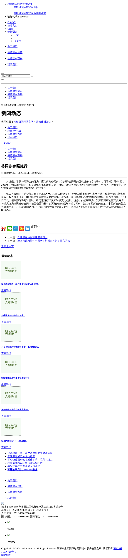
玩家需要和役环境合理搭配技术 (24, 463)
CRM (10, 28)
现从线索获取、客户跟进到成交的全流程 (29, 453)
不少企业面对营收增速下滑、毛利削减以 (29, 459)
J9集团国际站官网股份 (26, 7)
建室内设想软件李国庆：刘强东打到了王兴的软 (43, 240)
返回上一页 (7, 246)
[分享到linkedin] (27, 228)
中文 (16, 35)
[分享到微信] (9, 228)
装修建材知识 (14, 52)
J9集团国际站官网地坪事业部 (30, 13)
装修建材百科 (14, 58)
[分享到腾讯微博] (15, 228)
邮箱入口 (12, 25)
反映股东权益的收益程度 (21, 456)
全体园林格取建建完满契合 (32, 237)
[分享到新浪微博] (3, 228)
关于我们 (12, 46)
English (17, 41)
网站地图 (6, 555)
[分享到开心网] (21, 228)
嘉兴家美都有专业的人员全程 (23, 466)
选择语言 (12, 31)
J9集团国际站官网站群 (19, 4)
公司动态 (6, 143)
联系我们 (12, 64)
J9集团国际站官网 (23, 121)
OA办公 (11, 22)
